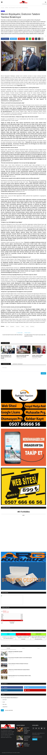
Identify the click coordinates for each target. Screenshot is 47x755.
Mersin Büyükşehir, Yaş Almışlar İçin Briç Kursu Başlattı (6, 357)
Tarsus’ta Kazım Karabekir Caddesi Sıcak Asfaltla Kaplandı (20, 657)
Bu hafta (8, 648)
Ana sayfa (2, 7)
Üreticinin (17, 326)
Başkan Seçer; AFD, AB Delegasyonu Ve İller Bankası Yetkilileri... (27, 730)
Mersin (7, 326)
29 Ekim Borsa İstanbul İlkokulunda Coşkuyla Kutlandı (19, 669)
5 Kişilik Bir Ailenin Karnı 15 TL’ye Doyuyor (26, 744)
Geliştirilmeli (5, 706)
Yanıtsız (27, 326)
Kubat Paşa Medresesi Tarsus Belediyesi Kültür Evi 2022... (19, 675)
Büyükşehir (12, 326)
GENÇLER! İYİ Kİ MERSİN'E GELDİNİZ (15, 651)
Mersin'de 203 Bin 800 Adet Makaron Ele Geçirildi (23, 356)
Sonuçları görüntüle (9, 710)
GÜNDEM (6, 7)
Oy (2, 710)
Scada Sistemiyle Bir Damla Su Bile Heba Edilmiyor (13, 334)
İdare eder (5, 704)
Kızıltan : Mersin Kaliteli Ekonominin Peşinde (37, 356)
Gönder (43, 373)
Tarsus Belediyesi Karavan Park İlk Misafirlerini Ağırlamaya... (27, 738)
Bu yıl (39, 648)
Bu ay (23, 648)
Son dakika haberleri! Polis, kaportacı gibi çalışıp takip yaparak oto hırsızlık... (35, 335)
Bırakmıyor (32, 326)
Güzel (4, 702)
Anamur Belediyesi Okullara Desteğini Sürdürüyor (18, 663)
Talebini (22, 326)
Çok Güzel (5, 699)
